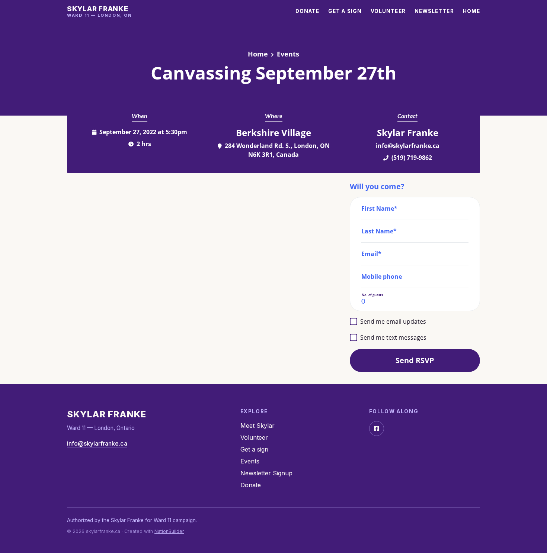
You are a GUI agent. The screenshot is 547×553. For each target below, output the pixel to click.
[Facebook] (376, 428)
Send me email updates (393, 321)
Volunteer (388, 11)
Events (288, 53)
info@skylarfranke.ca (407, 146)
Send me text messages (393, 337)
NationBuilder (169, 531)
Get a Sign (345, 11)
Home (471, 11)
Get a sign (254, 449)
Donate (307, 11)
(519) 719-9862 (411, 157)
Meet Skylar (257, 425)
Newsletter (434, 11)
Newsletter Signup (266, 473)
